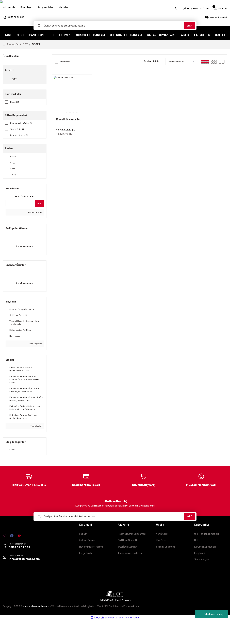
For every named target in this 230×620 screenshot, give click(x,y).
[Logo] (11, 579)
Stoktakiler (65, 61)
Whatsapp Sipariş (213, 614)
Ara (39, 203)
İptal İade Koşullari (127, 546)
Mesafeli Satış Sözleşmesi (132, 534)
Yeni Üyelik (162, 534)
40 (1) (13, 156)
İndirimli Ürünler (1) (19, 135)
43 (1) (13, 174)
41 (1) (12, 162)
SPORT (36, 44)
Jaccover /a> (201, 559)
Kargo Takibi (85, 553)
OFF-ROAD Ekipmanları (206, 534)
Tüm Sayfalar (35, 344)
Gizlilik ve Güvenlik (127, 540)
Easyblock (199, 553)
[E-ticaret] (114, 617)
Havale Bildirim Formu (91, 546)
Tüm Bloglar (36, 426)
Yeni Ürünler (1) (17, 129)
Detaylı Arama (35, 212)
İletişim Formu (87, 540)
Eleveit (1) (15, 102)
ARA (189, 25)
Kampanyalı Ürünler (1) (21, 123)
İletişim (83, 534)
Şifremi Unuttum (165, 546)
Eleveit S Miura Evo (68, 119)
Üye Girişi (161, 540)
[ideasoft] (97, 617)
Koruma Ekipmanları (205, 546)
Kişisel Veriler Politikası (130, 553)
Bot (196, 540)
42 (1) (12, 168)
